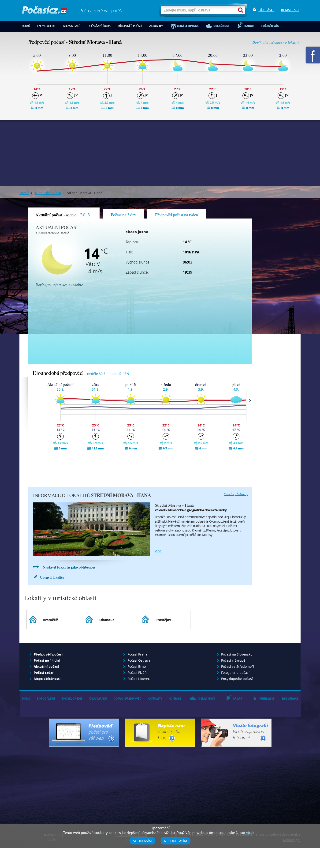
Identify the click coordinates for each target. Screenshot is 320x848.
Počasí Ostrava (138, 660)
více (158, 551)
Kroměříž (50, 620)
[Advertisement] (160, 153)
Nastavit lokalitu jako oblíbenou (69, 567)
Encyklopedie (46, 26)
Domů (26, 26)
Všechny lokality (236, 494)
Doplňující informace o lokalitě (276, 42)
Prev (39, 400)
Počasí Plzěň (137, 672)
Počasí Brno (136, 666)
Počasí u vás (269, 26)
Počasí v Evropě (233, 660)
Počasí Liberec (138, 678)
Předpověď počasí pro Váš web (84, 733)
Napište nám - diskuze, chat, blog (160, 733)
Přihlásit (266, 10)
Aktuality (156, 26)
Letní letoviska (188, 26)
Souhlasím (142, 841)
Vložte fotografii (236, 733)
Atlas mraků (71, 26)
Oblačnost (221, 26)
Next (249, 400)
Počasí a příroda (99, 26)
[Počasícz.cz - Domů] (44, 12)
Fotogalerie (46, 699)
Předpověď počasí (130, 26)
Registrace (290, 10)
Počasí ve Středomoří (237, 666)
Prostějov (163, 620)
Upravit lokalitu (52, 577)
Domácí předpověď (127, 699)
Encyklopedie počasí (237, 678)
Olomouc (106, 620)
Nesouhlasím (175, 841)
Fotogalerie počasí (235, 672)
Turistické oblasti (48, 193)
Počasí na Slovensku (237, 654)
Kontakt (175, 699)
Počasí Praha (137, 654)
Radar (248, 26)
